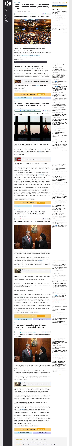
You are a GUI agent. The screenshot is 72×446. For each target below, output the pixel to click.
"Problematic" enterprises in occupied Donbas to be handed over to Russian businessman (59, 303)
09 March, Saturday (57, 84)
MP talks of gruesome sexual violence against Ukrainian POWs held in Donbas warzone (59, 315)
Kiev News (28, 439)
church (31, 312)
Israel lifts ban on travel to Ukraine (60, 283)
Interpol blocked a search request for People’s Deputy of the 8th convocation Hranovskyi (59, 99)
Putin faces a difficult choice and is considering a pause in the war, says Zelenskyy (59, 64)
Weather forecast (19, 444)
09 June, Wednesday (57, 425)
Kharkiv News (43, 439)
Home (6, 8)
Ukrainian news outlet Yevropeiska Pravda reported (30, 55)
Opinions (6, 18)
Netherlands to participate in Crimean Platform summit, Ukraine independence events (59, 401)
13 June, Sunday (56, 189)
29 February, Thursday (57, 92)
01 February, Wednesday (58, 107)
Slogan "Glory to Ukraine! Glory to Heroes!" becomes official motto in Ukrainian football (59, 300)
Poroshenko (17, 312)
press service (40, 260)
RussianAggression (22, 199)
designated (40, 174)
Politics (6, 11)
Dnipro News (38, 439)
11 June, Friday (56, 273)
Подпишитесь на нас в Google (29, 13)
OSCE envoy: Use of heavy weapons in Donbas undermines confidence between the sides (59, 378)
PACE (20, 90)
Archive (6, 20)
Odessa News (33, 439)
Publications (7, 17)
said (40, 151)
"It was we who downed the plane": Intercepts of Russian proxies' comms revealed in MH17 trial (59, 365)
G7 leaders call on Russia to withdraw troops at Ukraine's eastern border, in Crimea (59, 197)
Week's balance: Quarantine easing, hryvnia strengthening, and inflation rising (59, 226)
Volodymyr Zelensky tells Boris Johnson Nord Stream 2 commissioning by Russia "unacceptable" (59, 129)
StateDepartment (31, 199)
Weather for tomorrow (31, 444)
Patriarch (27, 312)
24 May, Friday (55, 72)
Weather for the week (39, 444)
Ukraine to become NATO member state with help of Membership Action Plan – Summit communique (59, 123)
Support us (59, 6)
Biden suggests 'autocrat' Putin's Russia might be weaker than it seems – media (59, 165)
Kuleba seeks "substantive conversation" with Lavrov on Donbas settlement (58, 431)
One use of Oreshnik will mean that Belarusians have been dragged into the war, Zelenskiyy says (59, 26)
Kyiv (5, 15)
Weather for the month (47, 444)
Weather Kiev (25, 444)
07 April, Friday (56, 102)
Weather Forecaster (54, 444)
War (5, 9)
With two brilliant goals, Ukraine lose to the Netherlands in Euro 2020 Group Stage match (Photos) (59, 185)
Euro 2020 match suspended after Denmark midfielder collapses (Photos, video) (59, 217)
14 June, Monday (56, 117)
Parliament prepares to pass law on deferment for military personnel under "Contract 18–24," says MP (59, 19)
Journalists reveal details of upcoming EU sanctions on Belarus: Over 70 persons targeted (59, 342)
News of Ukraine (19, 439)
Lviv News (24, 439)
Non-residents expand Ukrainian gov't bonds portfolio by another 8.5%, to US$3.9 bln (59, 290)
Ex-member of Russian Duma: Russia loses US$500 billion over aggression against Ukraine (59, 398)
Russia (16, 90)
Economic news (19, 441)
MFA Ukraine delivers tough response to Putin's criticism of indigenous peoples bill (59, 351)
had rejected (37, 85)
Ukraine (6, 10)
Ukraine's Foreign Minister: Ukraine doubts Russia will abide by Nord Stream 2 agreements (59, 405)
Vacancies (6, 21)
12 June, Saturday (56, 211)
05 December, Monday (57, 112)
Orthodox (36, 312)
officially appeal (22, 296)
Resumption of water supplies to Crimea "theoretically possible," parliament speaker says (59, 286)
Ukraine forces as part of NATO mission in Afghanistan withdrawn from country (58, 428)
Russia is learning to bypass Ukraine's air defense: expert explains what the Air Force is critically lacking (59, 12)
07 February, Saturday (57, 22)
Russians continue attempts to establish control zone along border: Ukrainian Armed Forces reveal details (59, 16)
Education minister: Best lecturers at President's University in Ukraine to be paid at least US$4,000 (59, 139)
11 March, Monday (56, 79)
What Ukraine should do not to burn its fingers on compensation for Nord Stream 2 (59, 262)
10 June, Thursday (56, 345)
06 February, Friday (57, 67)
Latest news (56, 9)
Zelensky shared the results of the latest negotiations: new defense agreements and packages (59, 95)
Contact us (6, 22)
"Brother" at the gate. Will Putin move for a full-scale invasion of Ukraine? (59, 296)
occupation (25, 90)
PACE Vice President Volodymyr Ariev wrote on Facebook (25, 68)
